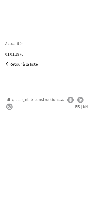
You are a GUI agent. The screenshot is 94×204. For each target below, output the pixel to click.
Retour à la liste (23, 64)
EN (85, 106)
